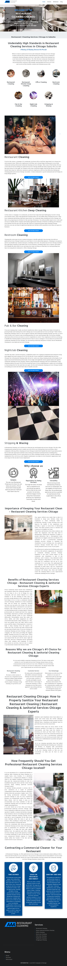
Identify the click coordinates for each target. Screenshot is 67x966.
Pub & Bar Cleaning (41, 936)
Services (8, 957)
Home (7, 955)
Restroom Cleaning (41, 934)
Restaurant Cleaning (41, 928)
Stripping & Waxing (41, 940)
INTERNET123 (24, 963)
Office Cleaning (40, 932)
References (9, 959)
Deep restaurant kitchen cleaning (45, 930)
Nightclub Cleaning (41, 938)
